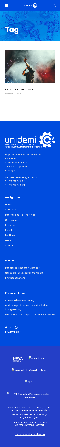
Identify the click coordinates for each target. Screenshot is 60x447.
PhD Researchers (15, 278)
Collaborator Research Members (24, 273)
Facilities (10, 235)
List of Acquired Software (30, 434)
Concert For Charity (21, 89)
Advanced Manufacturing (19, 300)
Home (8, 204)
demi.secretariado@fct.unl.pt (21, 177)
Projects (10, 225)
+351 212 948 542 (16, 181)
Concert (9, 93)
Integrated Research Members (23, 267)
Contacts (10, 245)
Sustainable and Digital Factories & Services (30, 314)
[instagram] (16, 327)
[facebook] (6, 327)
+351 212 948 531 (16, 185)
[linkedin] (11, 327)
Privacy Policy (13, 332)
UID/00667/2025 (43, 410)
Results (9, 230)
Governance (12, 220)
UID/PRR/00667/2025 (30, 417)
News (8, 240)
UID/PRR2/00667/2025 (34, 425)
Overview (10, 209)
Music (18, 93)
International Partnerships (20, 214)
